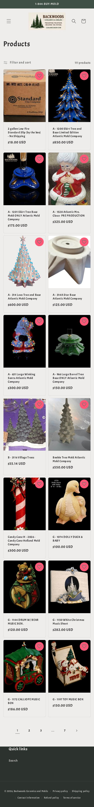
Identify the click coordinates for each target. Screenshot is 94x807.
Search (13, 760)
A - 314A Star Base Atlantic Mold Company (67, 297)
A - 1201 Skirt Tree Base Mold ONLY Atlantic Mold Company (24, 215)
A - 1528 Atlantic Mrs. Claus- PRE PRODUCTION (69, 213)
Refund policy (51, 797)
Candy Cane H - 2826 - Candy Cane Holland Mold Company (24, 540)
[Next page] (76, 730)
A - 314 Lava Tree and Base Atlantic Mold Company (24, 297)
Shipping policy (81, 791)
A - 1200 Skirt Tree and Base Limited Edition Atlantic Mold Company (67, 132)
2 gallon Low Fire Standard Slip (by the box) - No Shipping (24, 132)
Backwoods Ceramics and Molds (31, 790)
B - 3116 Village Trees (21, 457)
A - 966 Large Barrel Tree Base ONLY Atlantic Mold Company (68, 378)
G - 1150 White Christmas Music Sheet (68, 622)
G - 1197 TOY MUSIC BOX (68, 699)
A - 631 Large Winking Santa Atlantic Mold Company (21, 378)
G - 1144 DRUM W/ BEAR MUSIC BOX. (23, 622)
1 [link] (17, 730)
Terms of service (72, 797)
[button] (9, 21)
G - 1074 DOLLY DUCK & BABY (68, 538)
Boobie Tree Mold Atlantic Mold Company (69, 459)
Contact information (28, 797)
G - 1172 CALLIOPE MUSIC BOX (24, 701)
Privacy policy (60, 791)
